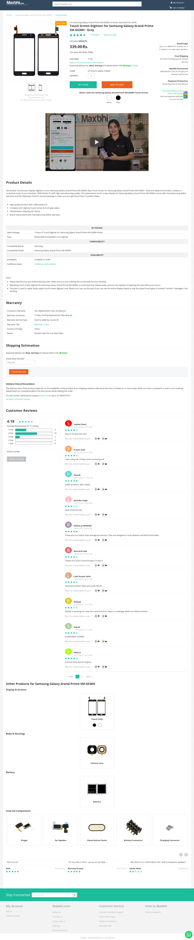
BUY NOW (83, 84)
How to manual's (153, 912)
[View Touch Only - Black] (94, 725)
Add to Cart (117, 84)
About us (56, 912)
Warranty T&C (105, 925)
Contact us (57, 916)
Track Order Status (107, 916)
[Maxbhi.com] (17, 3)
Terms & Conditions (108, 921)
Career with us (58, 921)
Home (9, 15)
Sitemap (56, 925)
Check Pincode (18, 371)
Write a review (110, 34)
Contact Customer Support (111, 912)
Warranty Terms (41, 324)
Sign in (9, 911)
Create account (13, 915)
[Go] (74, 895)
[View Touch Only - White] (99, 725)
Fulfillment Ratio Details (45, 264)
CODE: (72, 71)
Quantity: (74, 75)
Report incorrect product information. (87, 62)
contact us (43, 395)
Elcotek (111, 937)
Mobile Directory (59, 930)
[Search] (139, 4)
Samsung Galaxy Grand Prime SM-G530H (33, 15)
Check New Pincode (15, 358)
